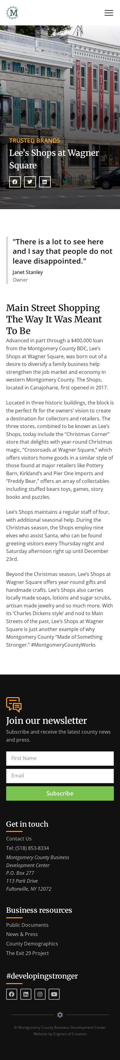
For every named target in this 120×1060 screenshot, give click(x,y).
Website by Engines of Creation (60, 1033)
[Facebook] (11, 994)
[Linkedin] (25, 994)
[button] (15, 181)
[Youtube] (54, 994)
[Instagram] (40, 994)
